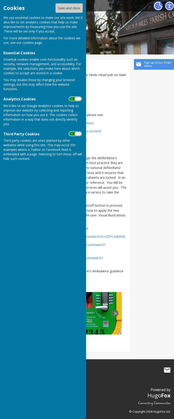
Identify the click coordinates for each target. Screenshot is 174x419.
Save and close (69, 8)
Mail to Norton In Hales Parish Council (167, 370)
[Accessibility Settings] (169, 5)
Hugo (159, 395)
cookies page (32, 42)
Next (114, 313)
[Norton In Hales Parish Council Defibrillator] (100, 313)
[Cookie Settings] (158, 5)
